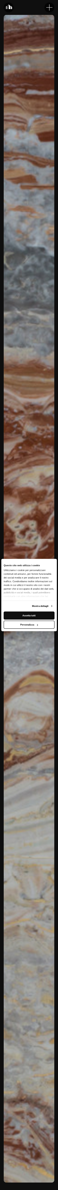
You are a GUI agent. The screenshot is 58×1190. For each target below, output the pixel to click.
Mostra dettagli (40, 606)
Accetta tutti (29, 615)
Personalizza (27, 624)
